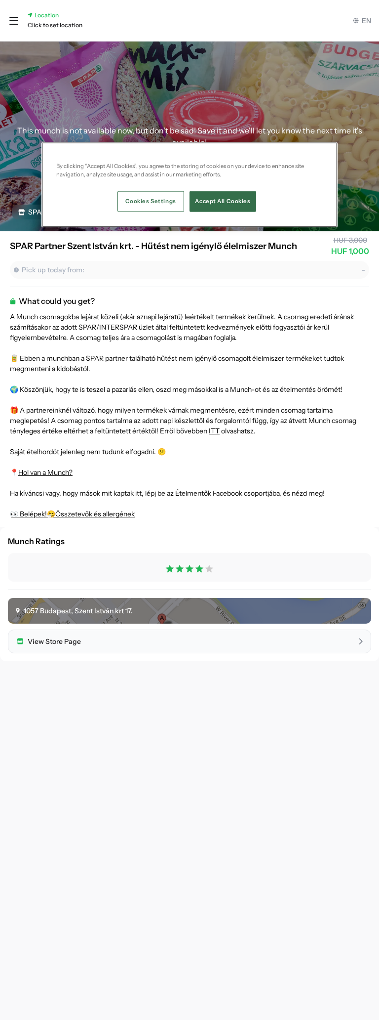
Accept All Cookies (222, 200)
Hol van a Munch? (45, 472)
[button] (14, 21)
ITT (214, 430)
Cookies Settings (150, 200)
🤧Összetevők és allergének (91, 514)
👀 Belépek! (28, 514)
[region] (189, 184)
